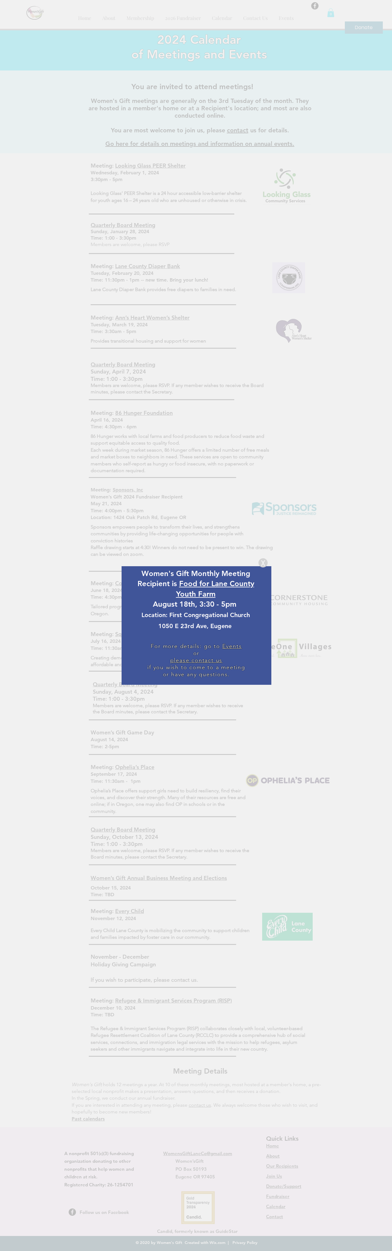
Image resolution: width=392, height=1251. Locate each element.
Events (232, 646)
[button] (263, 562)
